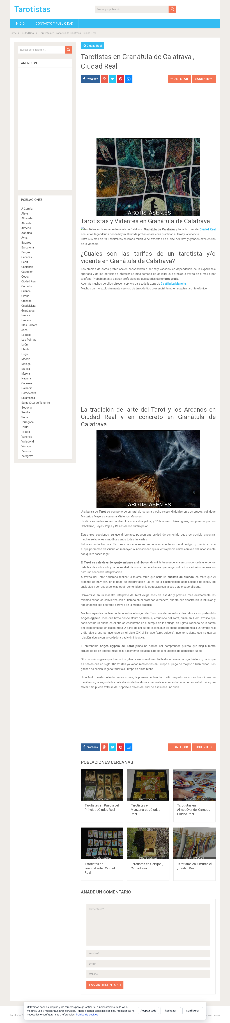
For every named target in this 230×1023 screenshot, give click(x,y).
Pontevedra (28, 393)
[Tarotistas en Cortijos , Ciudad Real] (148, 843)
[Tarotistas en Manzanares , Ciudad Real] (148, 785)
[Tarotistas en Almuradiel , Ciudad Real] (194, 843)
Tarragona (27, 422)
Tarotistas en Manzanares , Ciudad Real (145, 809)
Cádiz (25, 262)
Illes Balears (29, 325)
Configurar (192, 1010)
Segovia (26, 407)
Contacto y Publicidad (54, 23)
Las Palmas (28, 339)
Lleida (25, 349)
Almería (26, 228)
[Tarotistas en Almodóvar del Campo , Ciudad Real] (194, 785)
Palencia (26, 388)
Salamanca (28, 398)
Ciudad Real (27, 33)
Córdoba (26, 286)
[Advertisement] (148, 113)
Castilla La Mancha (173, 283)
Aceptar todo (149, 1010)
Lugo (24, 354)
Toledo (25, 432)
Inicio (20, 23)
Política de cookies (87, 1014)
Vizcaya (26, 446)
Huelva (25, 315)
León (24, 344)
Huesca (26, 320)
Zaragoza (27, 456)
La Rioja (26, 335)
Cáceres (26, 257)
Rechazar (170, 1010)
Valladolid (27, 441)
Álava (24, 213)
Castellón (27, 271)
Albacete (27, 218)
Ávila (24, 237)
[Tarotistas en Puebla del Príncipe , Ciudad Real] (102, 785)
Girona (25, 296)
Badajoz (26, 242)
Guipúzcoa (27, 310)
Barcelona (27, 247)
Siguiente (202, 78)
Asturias (26, 233)
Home (13, 33)
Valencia (26, 436)
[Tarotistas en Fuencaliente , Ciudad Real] (102, 843)
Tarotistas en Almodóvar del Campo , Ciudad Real (193, 809)
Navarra (26, 378)
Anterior (181, 78)
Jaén (24, 330)
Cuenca (26, 291)
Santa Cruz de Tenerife (35, 402)
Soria (24, 417)
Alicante (26, 223)
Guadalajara (28, 305)
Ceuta (25, 276)
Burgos (25, 252)
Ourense (26, 383)
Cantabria (27, 267)
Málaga (26, 364)
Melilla (25, 368)
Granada (26, 301)
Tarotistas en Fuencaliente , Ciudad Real (100, 868)
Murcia (25, 373)
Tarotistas (32, 9)
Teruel (25, 427)
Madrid (25, 359)
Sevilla (25, 412)
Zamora (26, 451)
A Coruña (27, 208)
